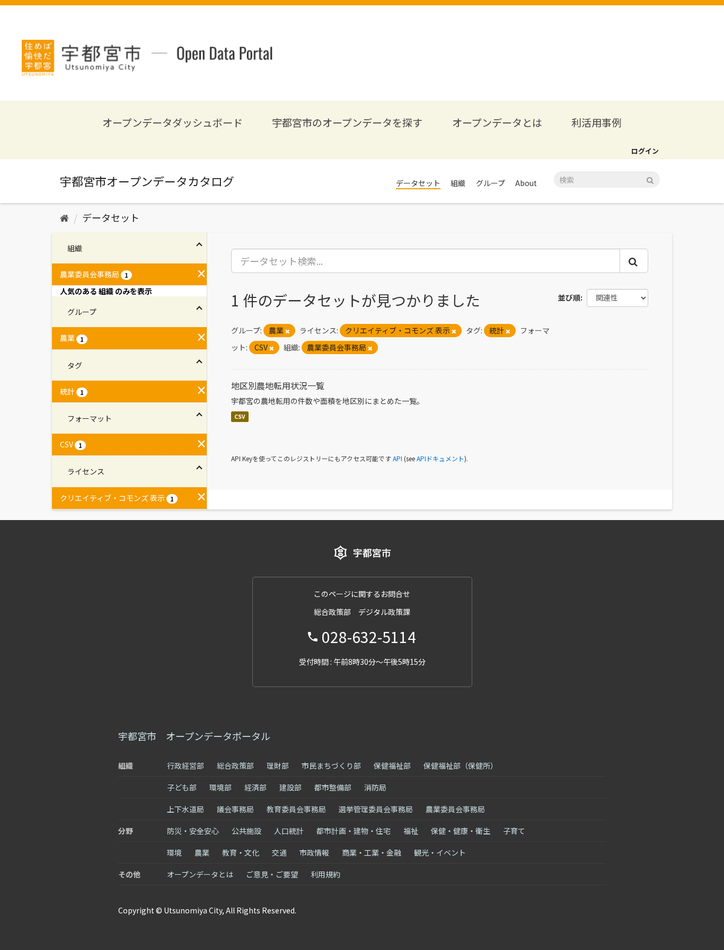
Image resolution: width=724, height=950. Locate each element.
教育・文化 (240, 852)
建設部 (290, 787)
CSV (239, 416)
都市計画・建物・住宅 (353, 830)
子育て (514, 830)
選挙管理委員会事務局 (376, 809)
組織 (458, 183)
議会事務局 (235, 809)
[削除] (287, 331)
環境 (174, 852)
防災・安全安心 (193, 830)
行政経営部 (185, 765)
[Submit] (650, 178)
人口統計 (289, 830)
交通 (279, 852)
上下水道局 (185, 809)
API (397, 458)
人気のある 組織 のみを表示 (106, 291)
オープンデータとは (497, 122)
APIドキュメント (440, 458)
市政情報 (314, 852)
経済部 (255, 787)
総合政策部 (235, 765)
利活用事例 (596, 122)
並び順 (569, 297)
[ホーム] (64, 217)
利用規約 (325, 874)
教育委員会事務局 (296, 809)
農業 (202, 852)
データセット (418, 183)
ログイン (645, 151)
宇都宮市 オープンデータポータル (194, 736)
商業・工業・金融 (371, 852)
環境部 (220, 787)
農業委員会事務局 (455, 809)
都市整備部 (332, 787)
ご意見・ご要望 (272, 874)
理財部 (278, 765)
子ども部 (182, 787)
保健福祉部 (392, 765)
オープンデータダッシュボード (172, 122)
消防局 (375, 787)
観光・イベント (440, 852)
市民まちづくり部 (331, 765)
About (526, 183)
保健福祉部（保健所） (460, 765)
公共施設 (246, 830)
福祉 (410, 830)
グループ (490, 183)
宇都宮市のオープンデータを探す (347, 122)
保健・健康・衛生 (460, 830)
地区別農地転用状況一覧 (277, 385)
